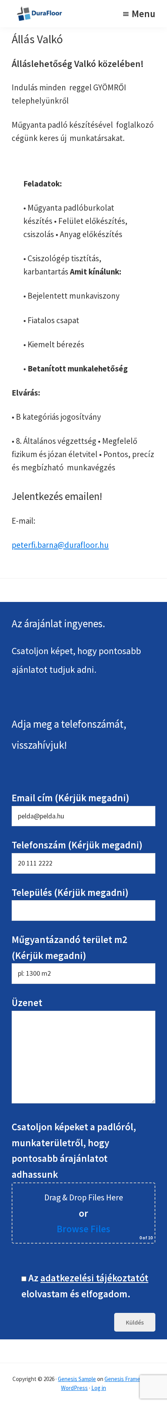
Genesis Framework (128, 1379)
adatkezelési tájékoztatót (94, 1278)
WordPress (74, 1388)
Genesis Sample (77, 1379)
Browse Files (83, 1229)
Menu (143, 13)
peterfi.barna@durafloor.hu (60, 545)
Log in (98, 1388)
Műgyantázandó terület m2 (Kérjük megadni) (69, 947)
